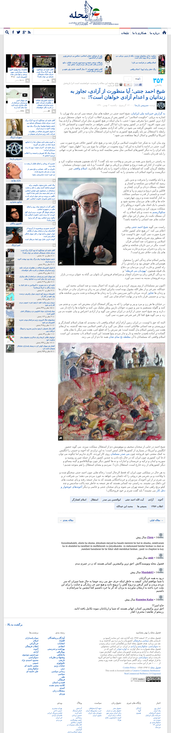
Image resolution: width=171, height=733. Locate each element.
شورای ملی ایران (95, 713)
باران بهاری (16, 180)
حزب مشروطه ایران (94, 711)
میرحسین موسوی (30, 654)
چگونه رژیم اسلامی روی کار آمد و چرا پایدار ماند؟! (41, 219)
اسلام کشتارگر (79, 499)
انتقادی (61, 646)
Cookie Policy (129, 667)
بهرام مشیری (57, 708)
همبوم (138, 713)
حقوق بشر (117, 708)
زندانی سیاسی (58, 671)
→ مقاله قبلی (156, 520)
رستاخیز (79, 718)
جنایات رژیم (59, 665)
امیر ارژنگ (16, 245)
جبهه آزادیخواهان (95, 708)
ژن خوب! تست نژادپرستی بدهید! (43, 175)
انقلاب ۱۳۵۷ (157, 506)
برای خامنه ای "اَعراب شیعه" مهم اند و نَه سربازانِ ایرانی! (40, 149)
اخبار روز (157, 708)
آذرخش (79, 708)
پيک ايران (157, 711)
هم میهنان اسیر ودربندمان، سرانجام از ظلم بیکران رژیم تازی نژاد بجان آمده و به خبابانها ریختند (19, 105)
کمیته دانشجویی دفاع (113, 718)
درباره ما (154, 33)
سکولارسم (142, 646)
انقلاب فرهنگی (31, 646)
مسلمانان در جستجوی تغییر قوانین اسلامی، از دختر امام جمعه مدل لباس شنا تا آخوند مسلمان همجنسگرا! (40, 192)
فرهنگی (136, 640)
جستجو (7, 31)
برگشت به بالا (14, 624)
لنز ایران (59, 718)
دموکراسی (153, 646)
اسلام (35, 640)
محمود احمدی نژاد (30, 660)
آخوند (160, 499)
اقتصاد (62, 640)
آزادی (150, 499)
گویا (139, 711)
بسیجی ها (142, 506)
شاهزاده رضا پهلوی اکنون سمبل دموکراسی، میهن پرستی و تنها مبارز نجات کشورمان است (18, 73)
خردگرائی (34, 643)
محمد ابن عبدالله (124, 506)
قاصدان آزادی (57, 715)
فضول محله (85, 12)
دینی (63, 668)
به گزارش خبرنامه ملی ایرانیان (148, 113)
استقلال (94, 499)
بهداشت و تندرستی (56, 649)
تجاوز (151, 292)
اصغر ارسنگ (77, 711)
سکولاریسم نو (155, 722)
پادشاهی (61, 654)
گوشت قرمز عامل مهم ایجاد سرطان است (40, 239)
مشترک (22, 31)
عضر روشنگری (76, 720)
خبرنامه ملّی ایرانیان (153, 715)
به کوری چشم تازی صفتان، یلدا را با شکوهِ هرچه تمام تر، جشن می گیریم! (40, 143)
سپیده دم (157, 720)
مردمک (158, 727)
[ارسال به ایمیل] (116, 84)
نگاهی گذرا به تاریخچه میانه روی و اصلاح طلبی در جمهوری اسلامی (41, 208)
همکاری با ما (139, 33)
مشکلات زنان (59, 691)
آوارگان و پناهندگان (56, 638)
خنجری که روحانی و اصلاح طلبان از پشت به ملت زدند (39, 165)
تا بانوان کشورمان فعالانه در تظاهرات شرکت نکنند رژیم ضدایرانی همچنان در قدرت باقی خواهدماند (44, 105)
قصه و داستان (58, 682)
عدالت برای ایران (114, 715)
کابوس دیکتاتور (76, 722)
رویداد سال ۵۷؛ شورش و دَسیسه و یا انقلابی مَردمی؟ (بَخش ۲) (39, 154)
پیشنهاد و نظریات (57, 657)
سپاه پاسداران (31, 638)
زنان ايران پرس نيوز (113, 713)
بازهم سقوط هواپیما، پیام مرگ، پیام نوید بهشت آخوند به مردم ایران (41, 127)
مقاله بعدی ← (66, 520)
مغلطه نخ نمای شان (120, 336)
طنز (63, 677)
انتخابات (61, 643)
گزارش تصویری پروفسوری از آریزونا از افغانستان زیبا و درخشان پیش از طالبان (41, 229)
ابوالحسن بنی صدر (112, 499)
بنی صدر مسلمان (120, 453)
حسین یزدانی (77, 715)
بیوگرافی (61, 652)
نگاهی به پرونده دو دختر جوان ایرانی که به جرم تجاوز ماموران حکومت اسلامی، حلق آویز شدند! (40, 197)
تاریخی (62, 660)
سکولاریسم (158, 212)
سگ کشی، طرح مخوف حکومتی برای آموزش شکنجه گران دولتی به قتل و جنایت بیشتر (40, 186)
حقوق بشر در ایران (113, 711)
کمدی (62, 688)
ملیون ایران (97, 715)
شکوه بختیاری (16, 202)
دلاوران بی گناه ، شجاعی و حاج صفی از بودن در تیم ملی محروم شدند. (41, 170)
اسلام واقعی (80, 168)
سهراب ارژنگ (16, 137)
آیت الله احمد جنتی (134, 499)
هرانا (119, 720)
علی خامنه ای (32, 671)
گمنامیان (79, 729)
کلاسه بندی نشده (57, 685)
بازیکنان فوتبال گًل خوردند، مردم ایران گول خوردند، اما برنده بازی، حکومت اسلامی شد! (40, 213)
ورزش (62, 693)
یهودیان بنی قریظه (136, 270)
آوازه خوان (122, 649)
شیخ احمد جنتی (139, 227)
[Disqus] (111, 573)
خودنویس (157, 718)
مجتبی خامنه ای (31, 665)
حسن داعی (57, 711)
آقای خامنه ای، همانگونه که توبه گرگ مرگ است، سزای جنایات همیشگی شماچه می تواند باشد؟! (44, 74)
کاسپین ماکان (16, 223)
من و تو (59, 720)
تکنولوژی (61, 663)
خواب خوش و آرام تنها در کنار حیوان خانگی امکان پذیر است (40, 235)
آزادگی (138, 708)
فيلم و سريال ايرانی (54, 713)
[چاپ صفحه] (121, 84)
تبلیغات (125, 33)
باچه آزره (78, 713)
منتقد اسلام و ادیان (74, 732)
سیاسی (145, 640)
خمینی (35, 663)
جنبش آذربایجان (155, 713)
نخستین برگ (164, 31)
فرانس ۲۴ (157, 725)
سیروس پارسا (142, 105)
